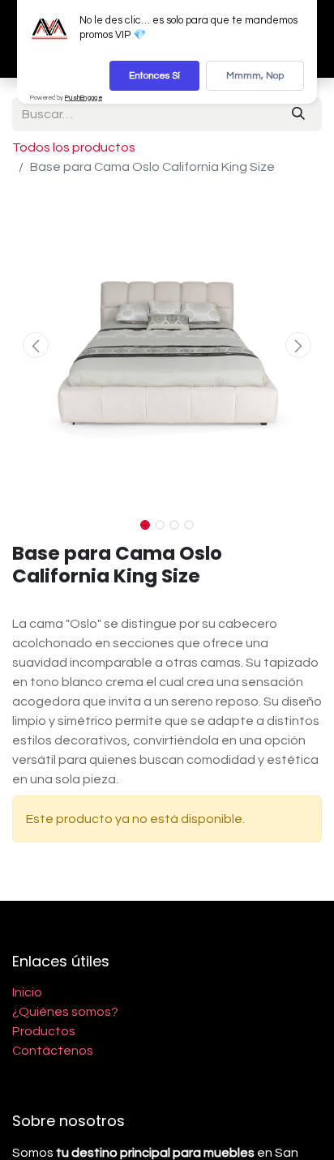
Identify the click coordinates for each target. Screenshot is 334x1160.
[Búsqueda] (298, 114)
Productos (43, 1031)
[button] (35, 345)
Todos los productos (73, 147)
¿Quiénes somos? (65, 1011)
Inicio (27, 992)
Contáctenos (52, 1050)
